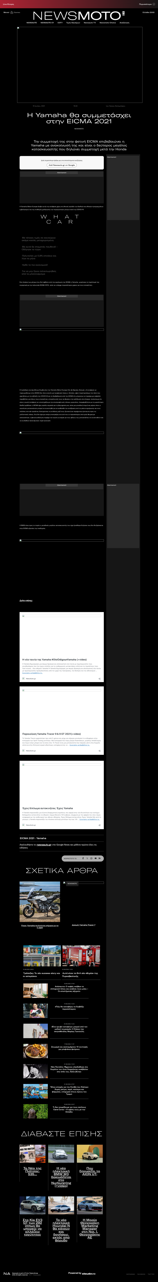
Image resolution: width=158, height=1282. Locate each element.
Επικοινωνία (37, 1275)
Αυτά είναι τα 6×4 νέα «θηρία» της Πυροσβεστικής (80, 974)
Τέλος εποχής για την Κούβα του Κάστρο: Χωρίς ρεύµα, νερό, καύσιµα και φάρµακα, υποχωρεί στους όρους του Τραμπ (69, 1090)
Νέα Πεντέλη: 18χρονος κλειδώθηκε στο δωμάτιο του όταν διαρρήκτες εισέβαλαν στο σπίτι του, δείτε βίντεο (69, 1069)
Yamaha (41, 838)
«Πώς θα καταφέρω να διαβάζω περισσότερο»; (69, 1008)
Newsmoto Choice (108, 23)
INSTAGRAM (130, 1274)
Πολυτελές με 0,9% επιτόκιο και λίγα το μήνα (39, 257)
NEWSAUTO (32, 23)
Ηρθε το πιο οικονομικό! (35, 265)
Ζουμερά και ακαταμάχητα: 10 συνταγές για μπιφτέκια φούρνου (69, 1048)
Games (17, 12)
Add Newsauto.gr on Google (62, 165)
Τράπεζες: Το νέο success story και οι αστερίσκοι (41, 974)
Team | (30, 1275)
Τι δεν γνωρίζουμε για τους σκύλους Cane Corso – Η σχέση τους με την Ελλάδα (69, 1109)
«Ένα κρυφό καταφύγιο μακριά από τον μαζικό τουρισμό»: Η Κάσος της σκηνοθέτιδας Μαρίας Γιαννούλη (69, 1029)
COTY (60, 23)
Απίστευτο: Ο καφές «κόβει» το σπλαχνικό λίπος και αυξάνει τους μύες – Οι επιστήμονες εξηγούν (69, 988)
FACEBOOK (141, 1274)
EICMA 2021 (27, 838)
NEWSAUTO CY (47, 23)
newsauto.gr (44, 844)
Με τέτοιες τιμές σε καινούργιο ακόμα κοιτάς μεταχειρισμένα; (38, 239)
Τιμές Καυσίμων (73, 23)
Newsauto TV (90, 23)
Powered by (74, 1273)
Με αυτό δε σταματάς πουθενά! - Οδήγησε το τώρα (40, 248)
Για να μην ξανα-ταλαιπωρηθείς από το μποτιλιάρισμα (39, 272)
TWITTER (151, 1274)
